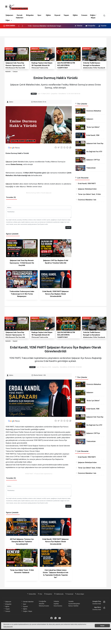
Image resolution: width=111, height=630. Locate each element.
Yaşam (66, 15)
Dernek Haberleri (28, 601)
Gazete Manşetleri (74, 603)
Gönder (68, 227)
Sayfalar (56, 603)
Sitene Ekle (32, 594)
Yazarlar (103, 26)
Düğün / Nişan (27, 611)
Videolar (79, 26)
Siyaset (57, 15)
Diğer (8, 20)
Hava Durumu (58, 606)
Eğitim (48, 15)
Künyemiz (49, 594)
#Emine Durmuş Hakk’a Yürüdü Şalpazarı (38, 193)
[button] (19, 26)
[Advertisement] (55, 31)
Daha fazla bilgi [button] (8, 626)
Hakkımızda (59, 594)
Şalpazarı (9, 15)
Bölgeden (30, 15)
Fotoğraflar (91, 26)
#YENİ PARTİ (29, 474)
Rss (40, 594)
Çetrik (15, 162)
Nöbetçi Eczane (44, 606)
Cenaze (84, 15)
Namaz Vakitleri (73, 606)
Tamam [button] (102, 625)
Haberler (8, 71)
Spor (39, 15)
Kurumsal (70, 594)
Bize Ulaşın (80, 594)
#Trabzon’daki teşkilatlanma (43, 474)
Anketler (41, 603)
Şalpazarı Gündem (12, 184)
